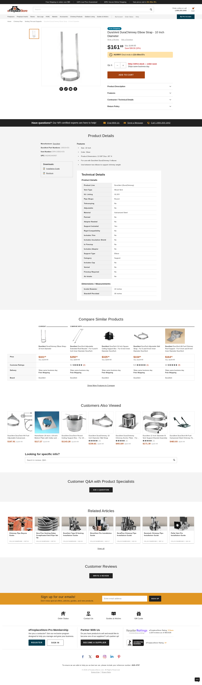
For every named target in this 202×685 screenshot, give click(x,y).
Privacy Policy (106, 672)
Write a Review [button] (113, 40)
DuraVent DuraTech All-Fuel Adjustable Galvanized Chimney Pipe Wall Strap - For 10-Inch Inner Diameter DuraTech (19, 437)
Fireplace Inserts (22, 17)
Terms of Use (95, 672)
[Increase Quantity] (123, 65)
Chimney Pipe (18, 21)
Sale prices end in (144, 2)
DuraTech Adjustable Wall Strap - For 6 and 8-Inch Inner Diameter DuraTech (146, 348)
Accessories (64, 17)
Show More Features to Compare (101, 386)
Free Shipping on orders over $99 (58, 2)
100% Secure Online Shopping (115, 2)
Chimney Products (76, 17)
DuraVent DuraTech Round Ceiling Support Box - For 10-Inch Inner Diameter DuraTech (73, 437)
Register (36, 643)
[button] (133, 122)
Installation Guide (53, 169)
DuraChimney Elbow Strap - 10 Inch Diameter (53, 347)
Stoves (32, 17)
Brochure (49, 173)
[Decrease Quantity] (117, 65)
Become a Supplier (94, 643)
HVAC (48, 17)
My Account (119, 17)
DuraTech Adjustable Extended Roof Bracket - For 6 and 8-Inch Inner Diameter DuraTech (84, 348)
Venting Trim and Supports (33, 21)
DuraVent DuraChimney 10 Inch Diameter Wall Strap (99, 437)
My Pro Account (185, 17)
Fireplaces (10, 17)
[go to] (19, 422)
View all (101, 549)
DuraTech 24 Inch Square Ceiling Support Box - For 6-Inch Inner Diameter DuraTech (116, 348)
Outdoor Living (90, 17)
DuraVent (56, 144)
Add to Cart (126, 75)
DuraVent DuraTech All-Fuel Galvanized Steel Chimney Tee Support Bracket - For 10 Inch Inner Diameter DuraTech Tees (182, 437)
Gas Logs (40, 17)
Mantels (55, 17)
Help (137, 17)
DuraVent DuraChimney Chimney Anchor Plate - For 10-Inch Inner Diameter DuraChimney (126, 437)
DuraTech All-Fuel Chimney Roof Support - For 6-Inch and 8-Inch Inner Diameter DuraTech (179, 348)
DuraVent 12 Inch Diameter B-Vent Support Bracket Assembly (155, 437)
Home (9, 21)
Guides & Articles (102, 17)
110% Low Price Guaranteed (87, 2)
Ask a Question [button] (127, 40)
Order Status (129, 17)
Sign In (55, 643)
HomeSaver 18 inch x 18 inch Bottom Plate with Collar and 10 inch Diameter (47, 437)
